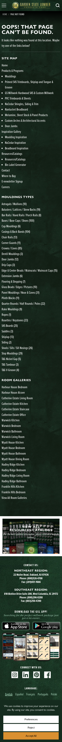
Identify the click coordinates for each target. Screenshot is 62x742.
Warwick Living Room (13, 436)
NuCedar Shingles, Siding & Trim (21, 103)
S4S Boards (10, 325)
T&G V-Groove (10, 369)
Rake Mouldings (12, 309)
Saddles (7, 331)
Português (43, 694)
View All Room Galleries (14, 497)
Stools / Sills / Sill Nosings (17, 347)
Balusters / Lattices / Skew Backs (21, 209)
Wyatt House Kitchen (13, 442)
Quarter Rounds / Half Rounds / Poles (23, 303)
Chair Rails (9, 237)
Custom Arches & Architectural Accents (25, 120)
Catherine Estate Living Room (17, 398)
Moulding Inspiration (16, 137)
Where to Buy (9, 175)
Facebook (47, 675)
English (9, 694)
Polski (54, 694)
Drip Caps (8, 264)
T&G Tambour (10, 364)
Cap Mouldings (11, 226)
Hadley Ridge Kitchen (13, 464)
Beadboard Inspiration (16, 148)
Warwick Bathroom (12, 431)
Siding (6, 342)
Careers (6, 186)
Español (19, 694)
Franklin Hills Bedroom (13, 492)
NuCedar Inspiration (15, 142)
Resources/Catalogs (12, 153)
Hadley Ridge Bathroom (14, 481)
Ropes (6, 314)
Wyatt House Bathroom (14, 453)
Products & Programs (12, 70)
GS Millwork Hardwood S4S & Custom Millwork (29, 92)
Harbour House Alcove (13, 392)
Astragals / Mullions (14, 203)
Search (57, 5)
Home (4, 14)
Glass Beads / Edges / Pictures (19, 286)
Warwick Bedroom (11, 425)
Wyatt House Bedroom (13, 447)
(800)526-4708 (34, 578)
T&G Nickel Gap (11, 358)
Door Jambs (11, 126)
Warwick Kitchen (11, 420)
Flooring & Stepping (13, 281)
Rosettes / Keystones (15, 320)
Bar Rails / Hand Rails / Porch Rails (21, 215)
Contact (6, 170)
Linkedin (25, 675)
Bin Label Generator (15, 164)
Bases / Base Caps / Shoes (18, 220)
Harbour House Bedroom (14, 387)
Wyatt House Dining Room (15, 459)
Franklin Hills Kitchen (13, 486)
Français (30, 694)
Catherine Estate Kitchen (15, 403)
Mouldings (10, 76)
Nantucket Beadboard (16, 109)
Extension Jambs (12, 275)
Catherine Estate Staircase (15, 409)
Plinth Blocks (10, 297)
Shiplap (8, 336)
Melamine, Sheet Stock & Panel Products (26, 114)
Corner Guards (11, 242)
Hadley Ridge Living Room (15, 475)
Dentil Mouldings (12, 253)
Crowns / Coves (12, 248)
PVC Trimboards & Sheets (18, 98)
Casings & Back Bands (16, 231)
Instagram (14, 675)
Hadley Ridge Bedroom (14, 470)
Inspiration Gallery (11, 131)
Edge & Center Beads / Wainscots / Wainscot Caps (29, 270)
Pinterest (36, 675)
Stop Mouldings (12, 353)
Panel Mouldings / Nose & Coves (20, 292)
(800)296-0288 (35, 597)
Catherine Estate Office (14, 414)
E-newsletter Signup (12, 181)
